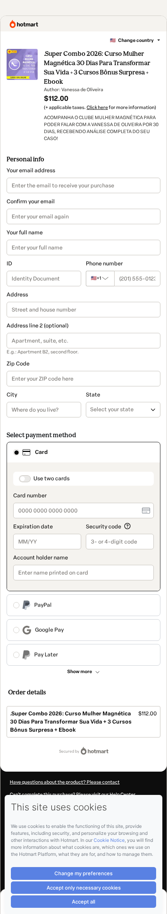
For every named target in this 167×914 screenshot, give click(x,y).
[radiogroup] (83, 554)
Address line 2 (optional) (37, 325)
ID (9, 263)
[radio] (16, 452)
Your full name (25, 232)
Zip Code (18, 363)
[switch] (24, 479)
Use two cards (51, 478)
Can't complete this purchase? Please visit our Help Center (73, 794)
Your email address (31, 170)
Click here (97, 107)
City (12, 394)
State (93, 394)
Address (17, 294)
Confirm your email (31, 201)
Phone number (104, 263)
